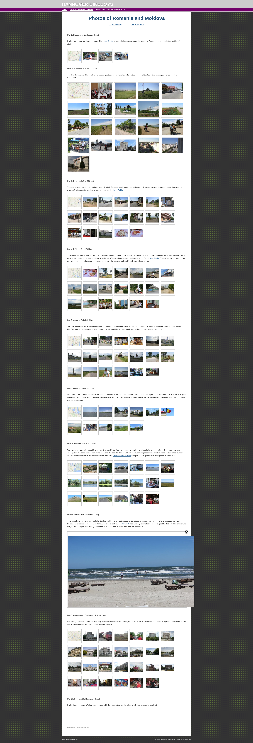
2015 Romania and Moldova (81, 10)
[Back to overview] (186, 532)
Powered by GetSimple (183, 739)
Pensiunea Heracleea (122, 456)
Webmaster (171, 739)
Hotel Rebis (118, 190)
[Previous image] (88, 569)
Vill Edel (125, 524)
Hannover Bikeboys (87, 4)
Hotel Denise (108, 41)
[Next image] (166, 569)
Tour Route (137, 24)
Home (64, 10)
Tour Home (115, 24)
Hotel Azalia (154, 258)
